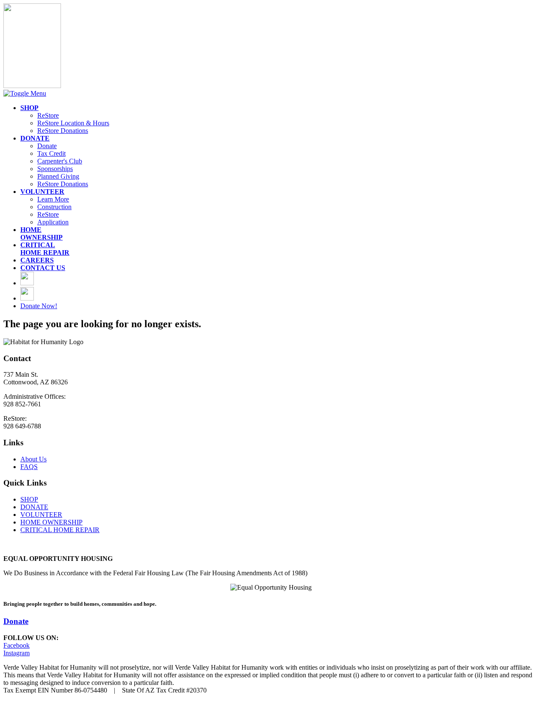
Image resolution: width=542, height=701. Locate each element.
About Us (33, 459)
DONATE (34, 507)
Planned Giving (58, 176)
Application (53, 222)
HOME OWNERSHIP (51, 522)
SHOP (29, 499)
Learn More (53, 199)
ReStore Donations (62, 130)
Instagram (16, 653)
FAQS (29, 466)
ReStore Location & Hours (73, 123)
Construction (54, 206)
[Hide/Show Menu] (24, 93)
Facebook (16, 645)
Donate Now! (38, 305)
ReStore (48, 115)
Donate (47, 145)
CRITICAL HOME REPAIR (60, 529)
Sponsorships (55, 168)
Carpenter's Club (59, 161)
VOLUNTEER (41, 514)
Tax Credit (51, 153)
